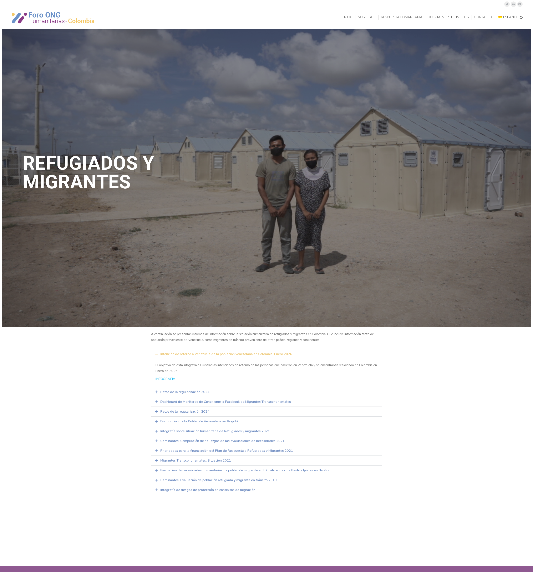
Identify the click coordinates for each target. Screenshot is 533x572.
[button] (266, 354)
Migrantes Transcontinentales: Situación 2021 (195, 460)
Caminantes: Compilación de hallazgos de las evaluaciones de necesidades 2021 (222, 441)
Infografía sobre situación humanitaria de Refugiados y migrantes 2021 (215, 431)
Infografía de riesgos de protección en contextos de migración (207, 490)
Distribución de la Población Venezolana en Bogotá (199, 421)
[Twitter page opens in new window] (507, 4)
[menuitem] (348, 17)
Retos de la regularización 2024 (184, 392)
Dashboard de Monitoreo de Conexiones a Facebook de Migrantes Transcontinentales (225, 401)
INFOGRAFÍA (165, 379)
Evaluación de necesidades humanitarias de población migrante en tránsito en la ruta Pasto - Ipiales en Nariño (244, 470)
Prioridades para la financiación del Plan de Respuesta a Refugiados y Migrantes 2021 (226, 450)
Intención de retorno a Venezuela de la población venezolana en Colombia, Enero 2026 (226, 354)
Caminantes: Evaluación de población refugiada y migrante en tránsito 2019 (218, 480)
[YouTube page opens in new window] (520, 4)
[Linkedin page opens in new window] (513, 4)
